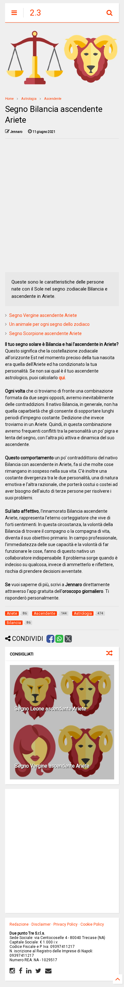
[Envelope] (48, 970)
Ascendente (52, 98)
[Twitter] (38, 970)
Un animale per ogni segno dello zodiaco (49, 324)
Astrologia (29, 98)
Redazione (19, 924)
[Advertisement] (62, 205)
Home (9, 98)
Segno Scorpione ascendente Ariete (45, 333)
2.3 (35, 12)
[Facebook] (20, 970)
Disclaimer (41, 924)
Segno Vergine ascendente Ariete (43, 315)
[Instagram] (12, 970)
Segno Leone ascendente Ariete (50, 709)
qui (62, 377)
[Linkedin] (28, 970)
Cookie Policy (92, 924)
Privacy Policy (65, 924)
